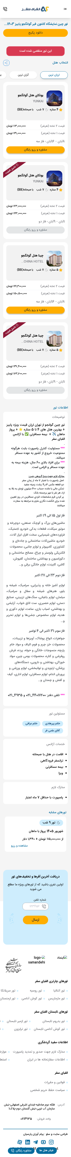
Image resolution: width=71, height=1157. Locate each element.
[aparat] (19, 1142)
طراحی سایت (60, 1134)
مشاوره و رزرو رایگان (35, 150)
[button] (46, 1150)
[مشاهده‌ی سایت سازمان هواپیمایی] (13, 965)
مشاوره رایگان (23, 1150)
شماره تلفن (40, 900)
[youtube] (43, 1142)
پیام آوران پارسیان (33, 1134)
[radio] (66, 72)
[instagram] (51, 1142)
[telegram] (35, 1142)
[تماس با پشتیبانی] (5, 9)
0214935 (26, 1119)
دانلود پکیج (35, 32)
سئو (47, 1134)
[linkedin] (27, 1142)
